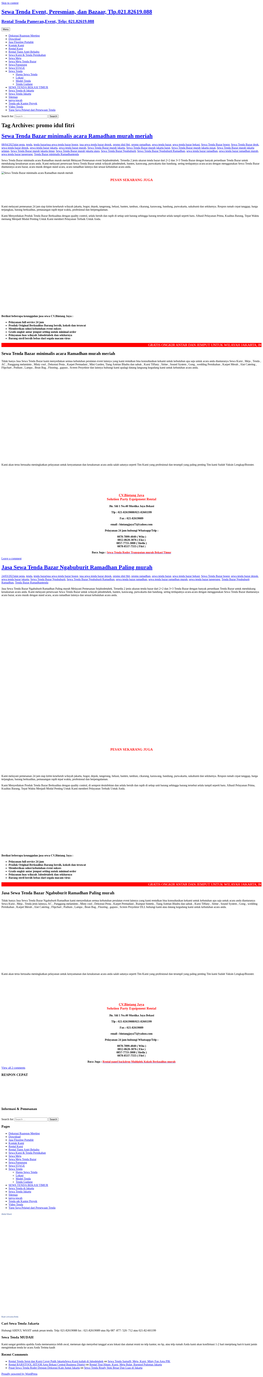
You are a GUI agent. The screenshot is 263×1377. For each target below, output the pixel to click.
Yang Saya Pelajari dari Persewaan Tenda (32, 109)
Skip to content (9, 2)
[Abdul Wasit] (19, 1313)
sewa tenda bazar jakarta (43, 147)
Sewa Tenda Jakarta (20, 93)
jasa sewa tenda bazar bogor (62, 144)
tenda (29, 144)
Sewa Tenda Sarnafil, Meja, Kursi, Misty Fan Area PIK (139, 1361)
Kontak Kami (16, 45)
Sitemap (13, 97)
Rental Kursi (16, 48)
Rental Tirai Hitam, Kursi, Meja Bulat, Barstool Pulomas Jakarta (125, 1364)
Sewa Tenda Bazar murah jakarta (106, 147)
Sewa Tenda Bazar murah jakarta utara (77, 151)
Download (15, 38)
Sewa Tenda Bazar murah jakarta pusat (193, 147)
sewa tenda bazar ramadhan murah (238, 151)
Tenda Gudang (24, 84)
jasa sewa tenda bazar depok (95, 144)
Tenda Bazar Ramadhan (28, 582)
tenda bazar (40, 144)
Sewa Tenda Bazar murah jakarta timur (32, 151)
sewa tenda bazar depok (14, 147)
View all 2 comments (13, 1067)
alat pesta (19, 144)
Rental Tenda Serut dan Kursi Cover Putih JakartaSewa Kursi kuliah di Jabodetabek (56, 1361)
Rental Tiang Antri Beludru (24, 51)
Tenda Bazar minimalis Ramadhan (53, 154)
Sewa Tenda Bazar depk (245, 144)
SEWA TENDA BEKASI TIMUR (28, 87)
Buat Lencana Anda (9, 1317)
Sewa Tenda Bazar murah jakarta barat (148, 147)
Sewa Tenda (16, 71)
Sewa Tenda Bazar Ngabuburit (118, 151)
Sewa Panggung (18, 64)
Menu (6, 29)
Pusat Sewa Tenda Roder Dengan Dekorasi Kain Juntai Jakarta (44, 1367)
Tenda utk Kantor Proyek (23, 103)
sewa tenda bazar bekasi (186, 144)
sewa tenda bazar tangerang (17, 154)
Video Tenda (16, 106)
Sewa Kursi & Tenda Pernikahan (27, 55)
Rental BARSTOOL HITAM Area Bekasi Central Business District (47, 1364)
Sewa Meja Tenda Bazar (22, 61)
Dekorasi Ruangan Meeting (24, 35)
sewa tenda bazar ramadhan (202, 151)
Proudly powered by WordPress (19, 1373)
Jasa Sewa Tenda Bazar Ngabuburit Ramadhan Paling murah (76, 567)
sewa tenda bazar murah (72, 147)
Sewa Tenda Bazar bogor (215, 144)
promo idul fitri (121, 144)
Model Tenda (23, 80)
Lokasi (19, 77)
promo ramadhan (140, 144)
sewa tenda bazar (161, 144)
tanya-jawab (15, 100)
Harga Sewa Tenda (26, 74)
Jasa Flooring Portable (21, 42)
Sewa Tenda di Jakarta (21, 90)
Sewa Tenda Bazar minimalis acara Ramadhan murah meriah (77, 136)
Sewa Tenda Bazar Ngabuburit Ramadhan (161, 151)
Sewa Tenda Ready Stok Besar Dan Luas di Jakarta (113, 1367)
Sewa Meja (15, 58)
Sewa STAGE (17, 67)
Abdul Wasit (6, 1214)
